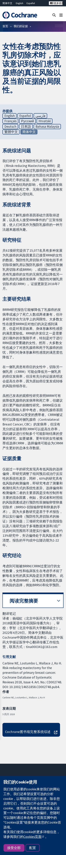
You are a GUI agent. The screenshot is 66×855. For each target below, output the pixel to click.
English (19, 3)
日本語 (26, 126)
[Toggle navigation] (61, 15)
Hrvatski (45, 121)
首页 (5, 26)
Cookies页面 (32, 837)
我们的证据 (21, 26)
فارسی (40, 116)
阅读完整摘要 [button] (24, 601)
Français (10, 121)
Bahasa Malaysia (47, 126)
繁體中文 (11, 132)
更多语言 (58, 3)
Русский (27, 121)
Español (31, 3)
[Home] (19, 15)
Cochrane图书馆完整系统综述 (28, 732)
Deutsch (10, 126)
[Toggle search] (54, 15)
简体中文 (7, 3)
